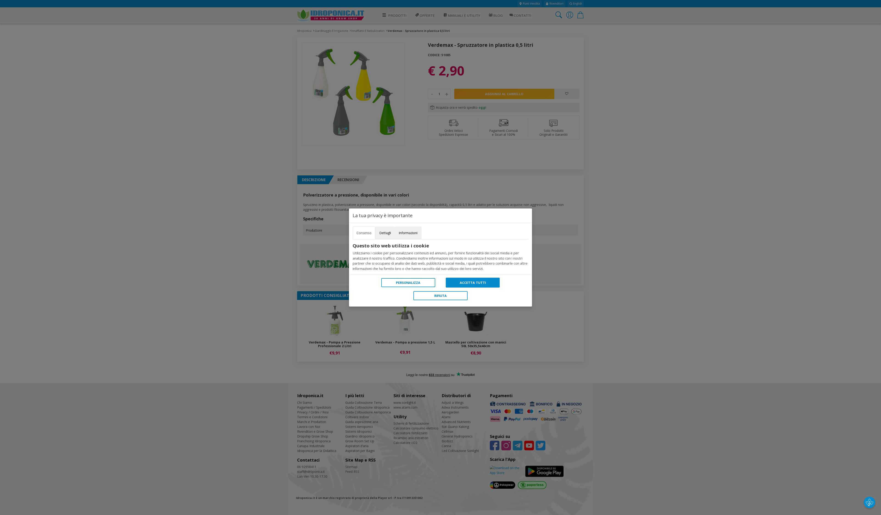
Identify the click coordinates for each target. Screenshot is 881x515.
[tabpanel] (440, 257)
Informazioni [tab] (408, 233)
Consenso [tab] (364, 233)
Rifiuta (440, 295)
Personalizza (408, 282)
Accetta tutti (473, 282)
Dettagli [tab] (385, 233)
